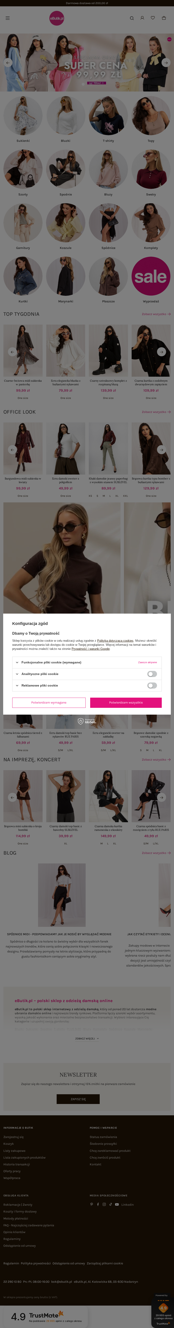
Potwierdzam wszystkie (126, 702)
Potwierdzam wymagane (48, 702)
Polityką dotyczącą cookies (115, 640)
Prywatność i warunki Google (91, 648)
